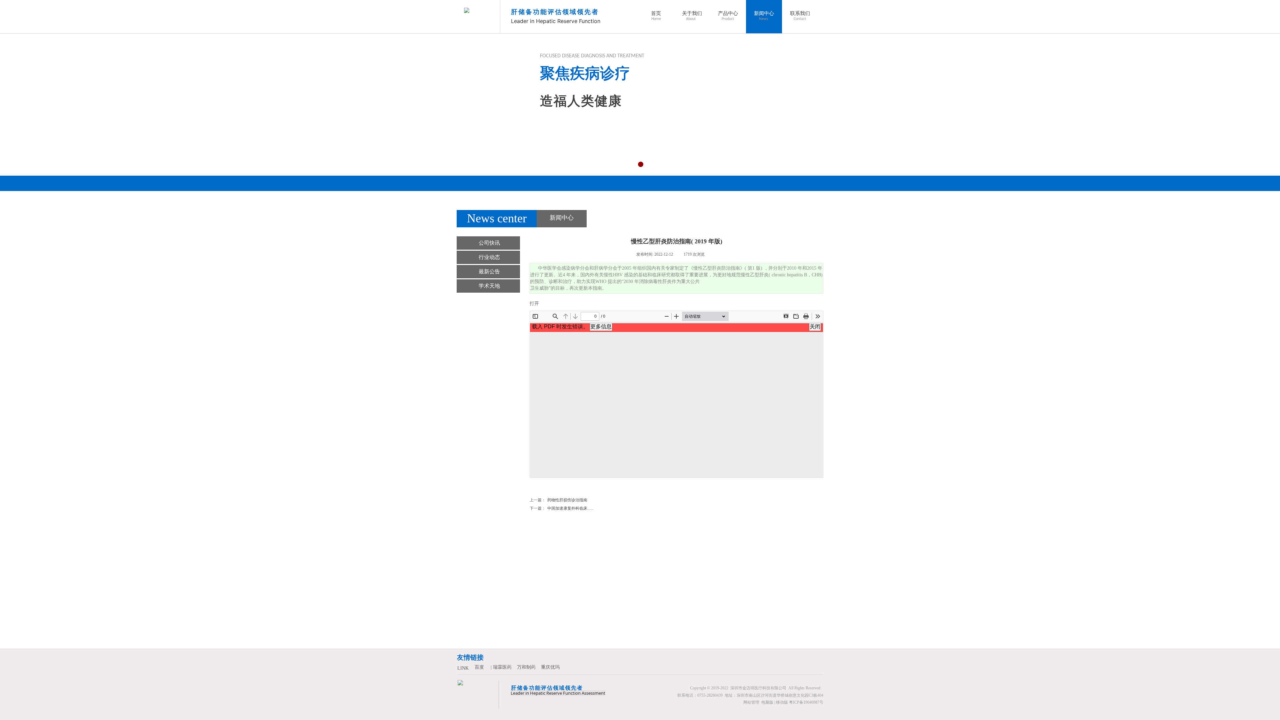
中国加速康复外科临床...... (561, 508)
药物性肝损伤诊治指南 (558, 500)
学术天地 (489, 286)
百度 (479, 667)
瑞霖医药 (502, 667)
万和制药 (526, 667)
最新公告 (489, 271)
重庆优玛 (550, 667)
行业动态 (489, 257)
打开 (534, 303)
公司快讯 (489, 243)
